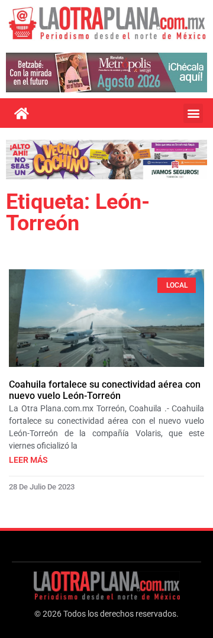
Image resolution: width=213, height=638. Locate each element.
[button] (193, 113)
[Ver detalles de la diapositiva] (106, 72)
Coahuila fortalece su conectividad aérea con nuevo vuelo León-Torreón (105, 390)
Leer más (28, 460)
